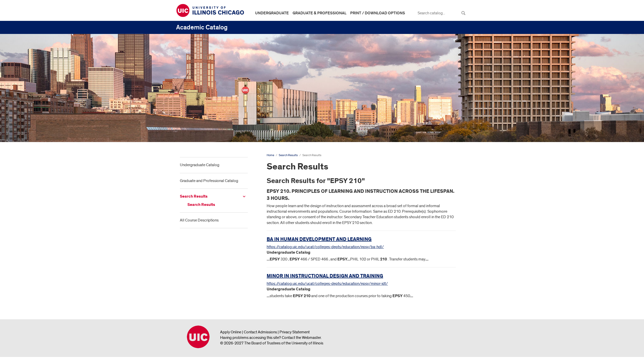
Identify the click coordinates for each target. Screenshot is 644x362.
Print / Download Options (377, 13)
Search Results (194, 196)
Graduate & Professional (319, 13)
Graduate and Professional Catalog (209, 180)
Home (270, 155)
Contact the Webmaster (301, 337)
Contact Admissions (260, 332)
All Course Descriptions (199, 220)
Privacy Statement (294, 332)
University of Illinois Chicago (198, 337)
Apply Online (230, 332)
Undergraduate (272, 13)
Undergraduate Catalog (199, 164)
